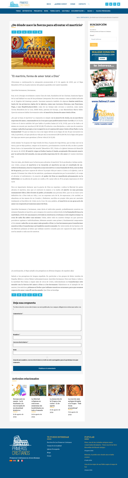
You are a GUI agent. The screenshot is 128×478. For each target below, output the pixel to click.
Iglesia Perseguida (103, 11)
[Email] (40, 32)
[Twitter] (19, 32)
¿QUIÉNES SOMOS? (60, 4)
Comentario (18, 313)
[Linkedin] (24, 32)
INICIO (49, 4)
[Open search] (89, 4)
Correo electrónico (20, 342)
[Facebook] (13, 32)
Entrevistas (27, 11)
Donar (49, 456)
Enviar (94, 45)
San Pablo (66, 11)
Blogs (49, 452)
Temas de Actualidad (54, 446)
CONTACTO (82, 4)
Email (92, 35)
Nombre (16, 334)
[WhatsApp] (29, 32)
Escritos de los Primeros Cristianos (59, 442)
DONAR (72, 4)
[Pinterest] (34, 32)
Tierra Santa (55, 11)
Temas (18, 11)
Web (14, 350)
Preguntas (38, 11)
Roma (46, 11)
